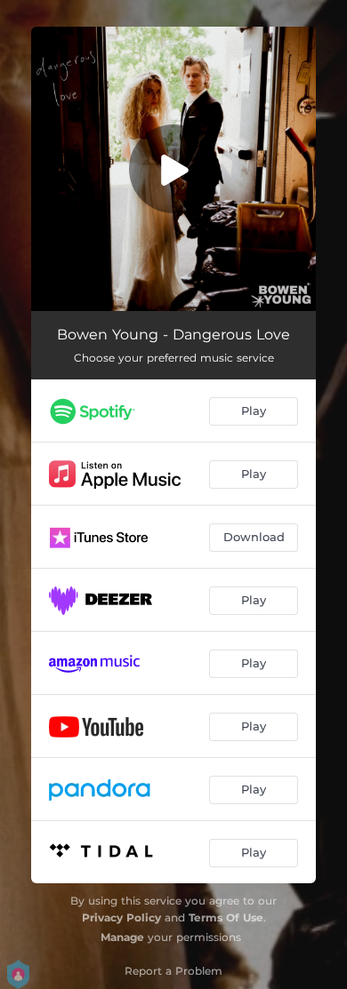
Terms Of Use (226, 917)
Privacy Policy (121, 917)
